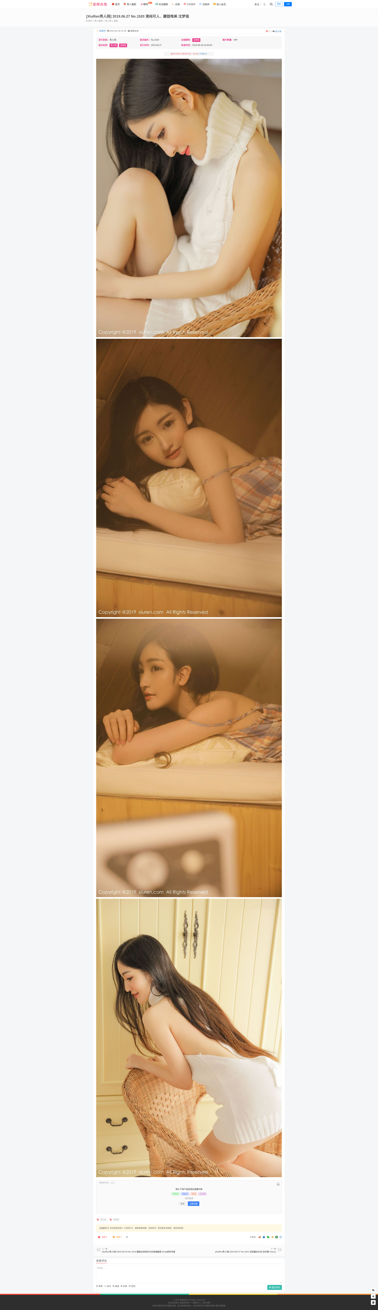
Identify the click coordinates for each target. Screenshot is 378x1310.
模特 (147, 4)
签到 (133, 1286)
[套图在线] (96, 8)
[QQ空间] (272, 1237)
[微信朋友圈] (268, 1237)
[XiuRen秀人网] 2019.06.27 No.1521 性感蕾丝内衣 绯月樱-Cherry (245, 1252)
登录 (182, 1204)
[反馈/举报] (127, 1237)
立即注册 (193, 1204)
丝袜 (177, 4)
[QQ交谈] (373, 1302)
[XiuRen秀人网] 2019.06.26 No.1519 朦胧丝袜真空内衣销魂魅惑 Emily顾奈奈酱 (138, 1252)
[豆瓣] (276, 1237)
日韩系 (206, 4)
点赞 (104, 1237)
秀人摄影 (131, 4)
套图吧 (102, 31)
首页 (117, 4)
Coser (190, 4)
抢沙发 (278, 31)
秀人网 (108, 21)
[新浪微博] (260, 1237)
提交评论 (275, 1287)
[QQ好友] (264, 1237)
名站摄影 (163, 4)
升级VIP (204, 54)
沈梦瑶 (196, 40)
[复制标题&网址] (281, 1237)
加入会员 (221, 4)
